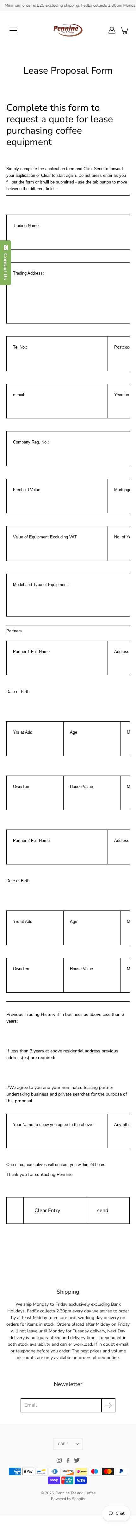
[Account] (112, 30)
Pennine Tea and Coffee (76, 1493)
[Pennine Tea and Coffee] (68, 30)
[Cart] (125, 30)
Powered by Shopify (68, 1498)
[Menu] (13, 30)
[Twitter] (77, 1460)
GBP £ (63, 1444)
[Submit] (108, 1405)
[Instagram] (59, 1460)
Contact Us (5, 265)
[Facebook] (68, 1460)
